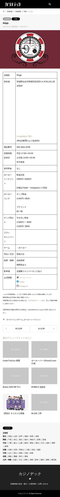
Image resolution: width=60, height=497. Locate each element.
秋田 (31, 436)
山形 (15, 436)
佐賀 (15, 460)
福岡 (42, 460)
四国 (4, 456)
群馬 (38, 440)
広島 (26, 453)
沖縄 (31, 460)
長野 (53, 443)
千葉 (10, 440)
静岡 (6, 446)
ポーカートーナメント (32, 320)
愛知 (31, 443)
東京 (20, 440)
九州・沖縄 (7, 460)
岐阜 (26, 443)
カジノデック (30, 474)
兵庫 (15, 450)
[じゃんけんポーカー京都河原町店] (43, 328)
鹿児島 (53, 460)
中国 (4, 453)
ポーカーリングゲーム (14, 320)
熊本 (36, 460)
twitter (22, 282)
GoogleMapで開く (25, 136)
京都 (10, 450)
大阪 (28, 450)
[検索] (49, 4)
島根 (20, 453)
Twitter (30, 479)
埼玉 (15, 440)
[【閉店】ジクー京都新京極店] (16, 328)
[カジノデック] (12, 4)
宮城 (15, 19)
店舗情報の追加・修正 (18, 484)
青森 (37, 436)
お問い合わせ (43, 484)
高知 (26, 456)
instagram (23, 286)
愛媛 (15, 456)
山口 (10, 453)
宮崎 (25, 460)
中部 (4, 443)
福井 (48, 443)
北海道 (5, 433)
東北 (4, 436)
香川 (20, 456)
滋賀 (38, 450)
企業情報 (32, 484)
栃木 (26, 440)
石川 (42, 443)
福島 (26, 436)
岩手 (20, 436)
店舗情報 (7, 19)
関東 (4, 440)
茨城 (44, 440)
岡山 (15, 453)
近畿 (4, 450)
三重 (10, 443)
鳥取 (31, 453)
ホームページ (25, 277)
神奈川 (32, 440)
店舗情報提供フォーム (35, 300)
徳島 (10, 456)
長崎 (47, 460)
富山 (15, 443)
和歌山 (21, 450)
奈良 (33, 450)
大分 (20, 460)
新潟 (37, 443)
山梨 (20, 443)
